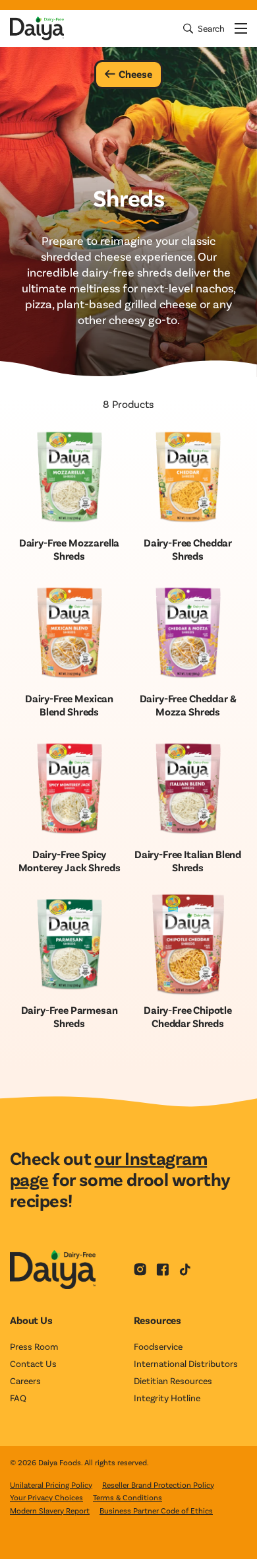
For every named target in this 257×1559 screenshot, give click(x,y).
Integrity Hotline (167, 1397)
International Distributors (186, 1363)
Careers (25, 1380)
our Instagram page (108, 1168)
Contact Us (33, 1363)
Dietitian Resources (173, 1380)
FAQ (18, 1397)
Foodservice (158, 1346)
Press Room (34, 1346)
